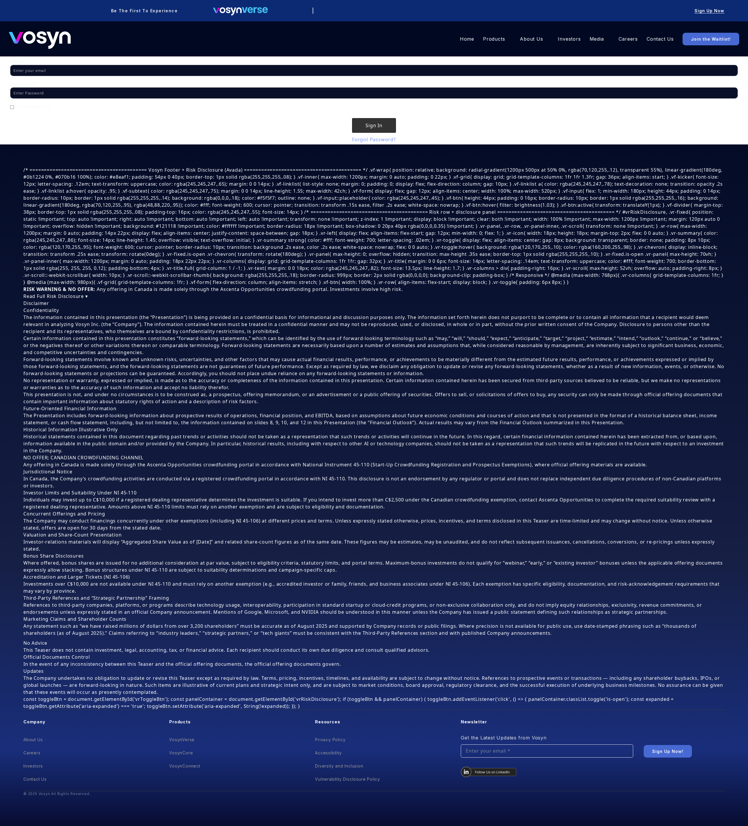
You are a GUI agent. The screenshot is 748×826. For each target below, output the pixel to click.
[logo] (40, 40)
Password (24, 84)
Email (19, 61)
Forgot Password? (374, 139)
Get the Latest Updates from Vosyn (503, 738)
